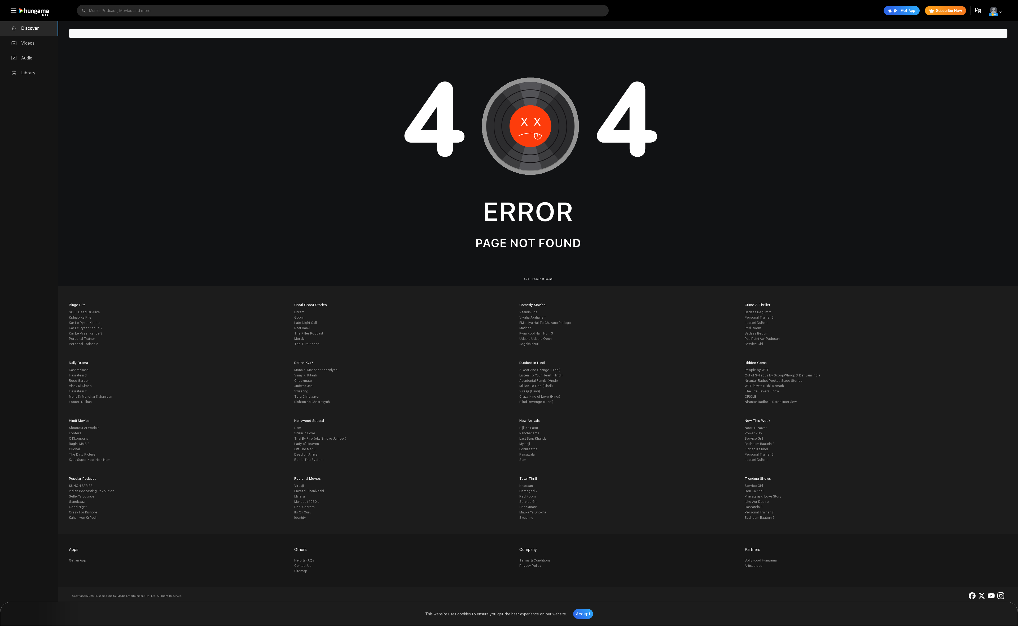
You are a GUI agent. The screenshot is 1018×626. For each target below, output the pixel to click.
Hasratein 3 (78, 375)
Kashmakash (79, 370)
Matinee (525, 328)
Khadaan (526, 486)
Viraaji (299, 486)
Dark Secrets (304, 507)
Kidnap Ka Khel (80, 317)
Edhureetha (528, 449)
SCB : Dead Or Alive (84, 312)
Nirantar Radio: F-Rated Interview (771, 402)
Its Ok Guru (302, 512)
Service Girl (754, 344)
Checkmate (303, 381)
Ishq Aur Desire (757, 502)
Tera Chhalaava (306, 396)
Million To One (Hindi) (536, 386)
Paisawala (527, 454)
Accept (583, 613)
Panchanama (529, 433)
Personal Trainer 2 (83, 344)
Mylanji (524, 444)
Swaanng (301, 391)
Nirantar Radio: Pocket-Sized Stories (773, 381)
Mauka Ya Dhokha (532, 512)
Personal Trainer (82, 339)
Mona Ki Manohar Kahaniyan (90, 396)
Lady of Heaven (306, 444)
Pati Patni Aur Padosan (762, 339)
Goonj (299, 317)
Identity (300, 518)
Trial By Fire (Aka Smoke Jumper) (320, 438)
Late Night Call (305, 323)
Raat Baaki (302, 328)
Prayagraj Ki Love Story (763, 496)
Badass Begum (756, 333)
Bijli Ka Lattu (528, 428)
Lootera (75, 433)
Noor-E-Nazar (756, 428)
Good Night (78, 507)
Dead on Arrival (306, 454)
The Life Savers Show (762, 391)
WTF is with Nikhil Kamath (764, 386)
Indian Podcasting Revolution (91, 491)
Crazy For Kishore (83, 512)
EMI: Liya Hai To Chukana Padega (545, 323)
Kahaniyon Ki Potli (82, 518)
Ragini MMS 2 (79, 444)
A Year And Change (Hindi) (539, 370)
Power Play (753, 433)
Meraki (299, 339)
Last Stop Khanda (533, 438)
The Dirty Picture (82, 454)
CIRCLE (750, 396)
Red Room (753, 328)
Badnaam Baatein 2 (759, 444)
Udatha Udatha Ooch (535, 339)
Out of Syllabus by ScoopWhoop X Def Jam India (782, 375)
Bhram (299, 312)
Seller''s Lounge (81, 496)
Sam (297, 428)
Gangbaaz (77, 502)
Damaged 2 (528, 491)
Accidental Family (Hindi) (538, 381)
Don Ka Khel (754, 491)
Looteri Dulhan (756, 323)
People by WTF (757, 370)
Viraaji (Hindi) (529, 391)
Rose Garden (79, 381)
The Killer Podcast (308, 333)
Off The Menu (304, 449)
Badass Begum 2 (758, 312)
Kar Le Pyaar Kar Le (84, 323)
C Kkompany (79, 438)
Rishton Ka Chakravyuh (312, 402)
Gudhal (74, 449)
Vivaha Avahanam (532, 317)
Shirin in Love (304, 433)
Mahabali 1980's (306, 502)
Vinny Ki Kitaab (80, 386)
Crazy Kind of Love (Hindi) (539, 396)
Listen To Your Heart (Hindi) (541, 375)
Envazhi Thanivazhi (309, 491)
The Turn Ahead (306, 344)
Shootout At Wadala (84, 428)
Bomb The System (308, 460)
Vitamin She (528, 312)
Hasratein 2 (78, 391)
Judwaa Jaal (303, 386)
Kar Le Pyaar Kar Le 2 (85, 328)
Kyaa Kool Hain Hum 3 (536, 333)
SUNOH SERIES (81, 486)
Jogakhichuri (529, 344)
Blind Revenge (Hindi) (536, 402)
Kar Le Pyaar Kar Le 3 (85, 333)
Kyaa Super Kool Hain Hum (89, 460)
